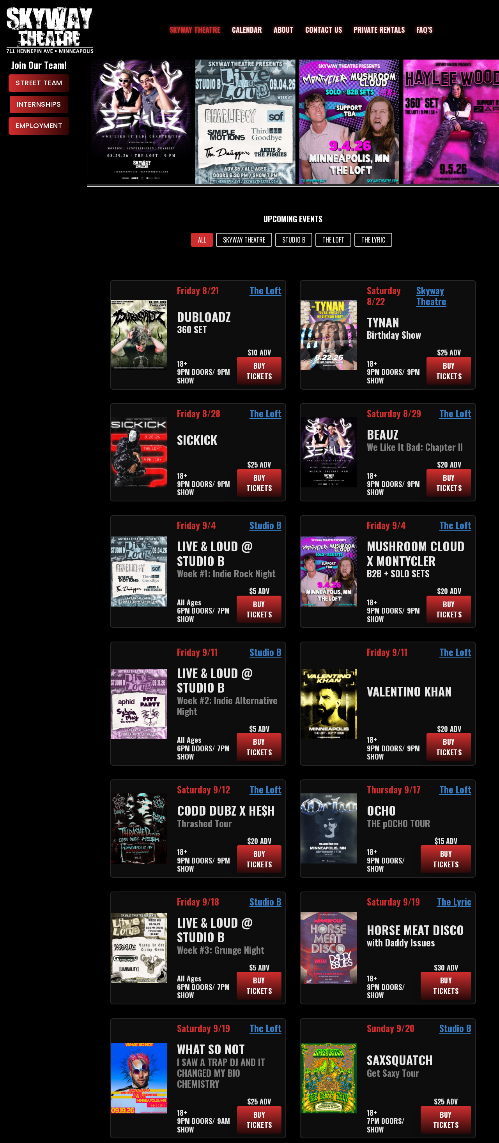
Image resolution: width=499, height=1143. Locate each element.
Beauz (382, 434)
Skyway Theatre (195, 30)
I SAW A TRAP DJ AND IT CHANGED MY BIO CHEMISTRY (221, 1073)
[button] (202, 240)
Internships (39, 104)
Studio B (265, 525)
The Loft (265, 290)
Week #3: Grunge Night (220, 950)
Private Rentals (379, 30)
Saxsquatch (400, 1060)
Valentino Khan (409, 691)
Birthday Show (394, 334)
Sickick (197, 439)
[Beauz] (137, 122)
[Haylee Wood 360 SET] (449, 122)
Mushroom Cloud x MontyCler (416, 553)
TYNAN (383, 322)
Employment (39, 125)
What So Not (211, 1049)
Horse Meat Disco (415, 930)
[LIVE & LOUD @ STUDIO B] (241, 122)
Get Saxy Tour (393, 1073)
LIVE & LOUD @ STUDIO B (215, 553)
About (284, 30)
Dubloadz (204, 316)
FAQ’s (424, 30)
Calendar (247, 30)
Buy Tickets (259, 370)
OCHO (381, 810)
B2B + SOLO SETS (398, 573)
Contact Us (323, 30)
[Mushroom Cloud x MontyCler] (345, 122)
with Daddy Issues (401, 942)
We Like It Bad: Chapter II (415, 447)
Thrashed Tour (204, 823)
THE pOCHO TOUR (398, 823)
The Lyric (454, 901)
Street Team (39, 83)
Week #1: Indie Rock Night (226, 573)
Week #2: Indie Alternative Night (227, 705)
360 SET (192, 329)
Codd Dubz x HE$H (226, 810)
